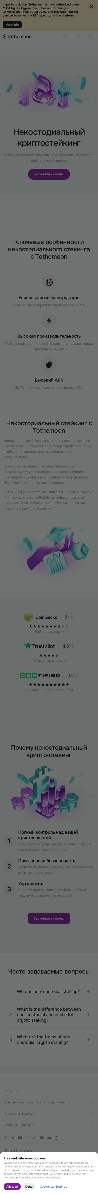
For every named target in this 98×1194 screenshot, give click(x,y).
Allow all (12, 1187)
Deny (29, 1187)
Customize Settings (53, 1187)
